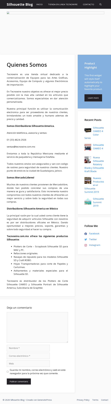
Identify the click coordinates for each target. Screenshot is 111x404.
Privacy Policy (83, 399)
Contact (104, 399)
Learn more (93, 97)
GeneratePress (44, 399)
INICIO (39, 4)
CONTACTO (88, 4)
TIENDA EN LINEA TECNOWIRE (63, 4)
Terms (95, 399)
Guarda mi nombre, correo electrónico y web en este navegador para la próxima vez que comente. (38, 371)
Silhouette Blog (20, 4)
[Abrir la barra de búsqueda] (100, 4)
